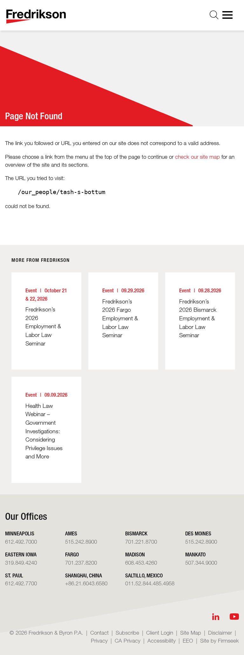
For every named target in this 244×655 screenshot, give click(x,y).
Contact (99, 632)
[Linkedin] (215, 616)
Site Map (190, 632)
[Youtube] (234, 616)
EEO (188, 640)
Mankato (195, 554)
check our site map (197, 156)
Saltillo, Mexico (144, 575)
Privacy (99, 640)
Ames (71, 533)
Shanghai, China (83, 575)
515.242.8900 (81, 541)
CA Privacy (127, 640)
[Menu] (229, 16)
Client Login (159, 632)
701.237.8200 (81, 562)
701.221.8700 (141, 541)
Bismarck (136, 533)
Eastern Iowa (21, 554)
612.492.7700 (21, 583)
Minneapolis (19, 533)
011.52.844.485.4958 (149, 583)
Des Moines (198, 533)
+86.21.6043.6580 (86, 583)
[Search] (214, 14)
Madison (135, 554)
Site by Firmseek (219, 640)
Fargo (72, 554)
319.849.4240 (21, 562)
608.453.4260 (141, 562)
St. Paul (14, 575)
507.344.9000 (201, 562)
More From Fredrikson (40, 260)
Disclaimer (220, 632)
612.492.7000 (21, 541)
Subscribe (127, 632)
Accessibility (161, 640)
